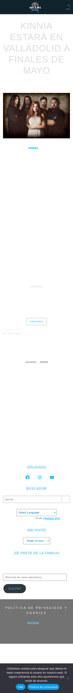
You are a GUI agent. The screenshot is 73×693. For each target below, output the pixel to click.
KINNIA (44, 362)
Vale (20, 687)
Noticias (54, 79)
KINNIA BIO (36, 321)
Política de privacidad (43, 687)
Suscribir (14, 588)
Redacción (36, 79)
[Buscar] (66, 499)
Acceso (33, 623)
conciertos (30, 362)
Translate (51, 518)
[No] (68, 678)
